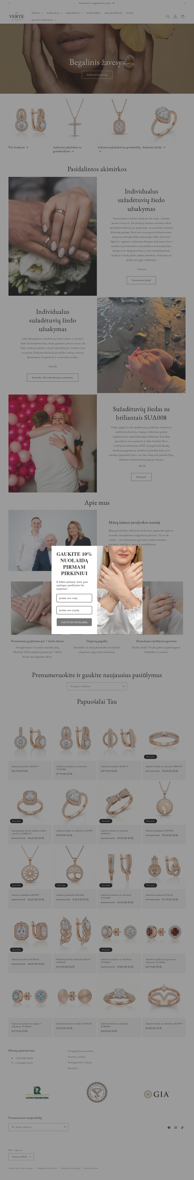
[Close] (138, 549)
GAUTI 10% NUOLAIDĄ (74, 622)
